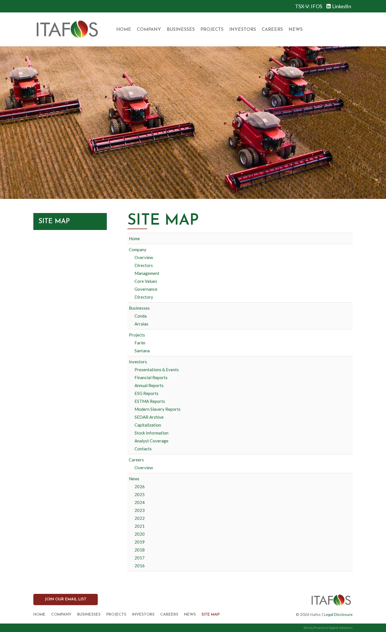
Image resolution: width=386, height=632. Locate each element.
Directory (144, 296)
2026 (140, 486)
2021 (140, 526)
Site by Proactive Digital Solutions (328, 628)
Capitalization (148, 424)
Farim (140, 342)
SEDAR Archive (149, 417)
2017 (140, 557)
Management (147, 273)
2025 (140, 494)
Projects (212, 29)
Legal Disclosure (338, 614)
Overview (144, 257)
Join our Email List (65, 599)
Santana (142, 350)
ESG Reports (147, 393)
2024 (140, 502)
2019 (140, 541)
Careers (272, 29)
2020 (140, 534)
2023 (140, 510)
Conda (141, 315)
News (296, 29)
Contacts (143, 448)
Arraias (141, 323)
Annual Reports (149, 385)
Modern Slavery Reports (158, 409)
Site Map (210, 615)
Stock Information (151, 432)
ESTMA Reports (150, 401)
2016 (140, 565)
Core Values (146, 281)
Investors (242, 29)
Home (123, 29)
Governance (146, 289)
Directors (144, 265)
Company (149, 29)
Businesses (181, 29)
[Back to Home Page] (67, 29)
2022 (140, 518)
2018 (140, 549)
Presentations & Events (157, 369)
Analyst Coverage (151, 440)
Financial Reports (151, 377)
